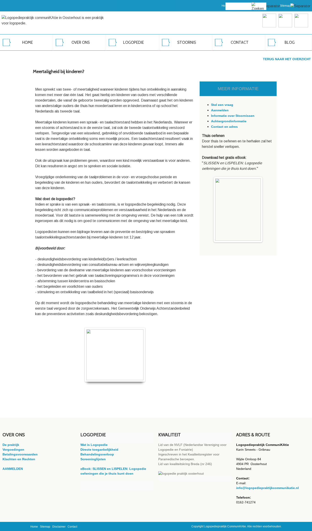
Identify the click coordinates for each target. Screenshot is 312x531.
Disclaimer (59, 526)
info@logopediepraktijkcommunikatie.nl (267, 488)
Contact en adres (224, 126)
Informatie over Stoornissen (232, 116)
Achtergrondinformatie (228, 121)
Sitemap (285, 5)
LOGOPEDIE (133, 42)
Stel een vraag (222, 105)
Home (34, 526)
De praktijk (11, 445)
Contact (72, 526)
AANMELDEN (13, 469)
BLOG (290, 42)
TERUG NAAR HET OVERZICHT (287, 59)
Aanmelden (220, 110)
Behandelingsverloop (97, 454)
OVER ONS (80, 42)
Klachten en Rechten (19, 459)
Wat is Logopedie (94, 445)
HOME (27, 42)
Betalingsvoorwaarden (20, 454)
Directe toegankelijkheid (99, 449)
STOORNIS (186, 42)
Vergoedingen (13, 449)
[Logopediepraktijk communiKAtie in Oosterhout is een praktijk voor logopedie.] (56, 20)
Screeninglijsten (93, 459)
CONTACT (240, 42)
